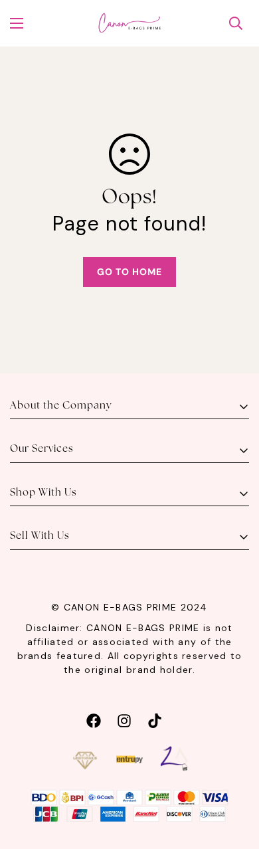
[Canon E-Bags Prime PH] (129, 23)
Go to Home (129, 272)
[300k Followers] (93, 719)
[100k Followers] (124, 719)
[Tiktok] (154, 719)
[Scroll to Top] (235, 778)
